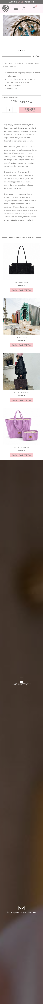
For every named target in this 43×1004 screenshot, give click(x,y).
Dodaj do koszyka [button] (21, 290)
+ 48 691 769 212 (21, 684)
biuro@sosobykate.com (21, 912)
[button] (5, 33)
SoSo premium (13, 97)
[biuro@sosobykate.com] (21, 908)
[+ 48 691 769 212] (21, 680)
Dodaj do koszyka (30, 110)
